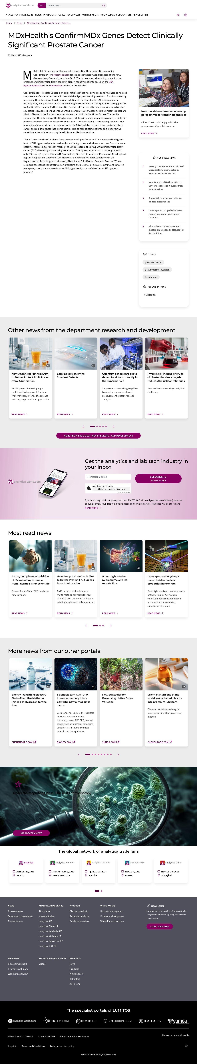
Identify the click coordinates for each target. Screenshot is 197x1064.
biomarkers (56, 85)
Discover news (15, 911)
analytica (44, 921)
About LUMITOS (46, 1036)
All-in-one (75, 983)
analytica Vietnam (48, 936)
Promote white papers (112, 916)
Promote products (79, 916)
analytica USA (46, 946)
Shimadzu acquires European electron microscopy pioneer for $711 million (166, 230)
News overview (15, 921)
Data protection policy (62, 1046)
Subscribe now (159, 926)
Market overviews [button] (69, 14)
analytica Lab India (49, 931)
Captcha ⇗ (124, 492)
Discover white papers (111, 911)
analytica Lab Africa (49, 941)
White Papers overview (112, 921)
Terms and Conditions (33, 1046)
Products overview (79, 921)
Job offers (75, 978)
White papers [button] (90, 14)
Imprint (12, 1046)
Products (74, 968)
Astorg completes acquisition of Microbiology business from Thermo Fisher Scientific (166, 170)
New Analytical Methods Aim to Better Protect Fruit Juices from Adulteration (166, 186)
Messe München (47, 916)
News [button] (38, 14)
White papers (77, 973)
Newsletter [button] (140, 14)
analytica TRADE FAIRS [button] (19, 14)
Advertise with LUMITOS (20, 1036)
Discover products (79, 911)
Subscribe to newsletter (158, 478)
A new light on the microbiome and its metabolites (165, 199)
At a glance (44, 911)
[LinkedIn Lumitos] (187, 1046)
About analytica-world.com (74, 1036)
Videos (42, 963)
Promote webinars (18, 968)
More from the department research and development (98, 435)
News (72, 963)
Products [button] (49, 14)
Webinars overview (18, 973)
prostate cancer (60, 74)
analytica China (47, 926)
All (41, 5)
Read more (91, 507)
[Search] (104, 5)
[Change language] (186, 15)
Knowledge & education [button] (116, 14)
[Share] (178, 15)
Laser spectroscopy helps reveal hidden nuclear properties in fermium (166, 214)
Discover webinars (17, 963)
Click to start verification (111, 489)
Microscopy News (31, 833)
